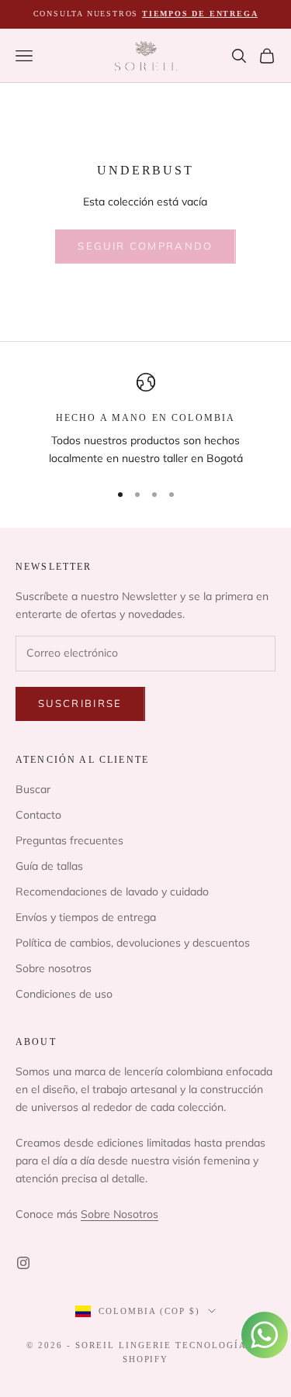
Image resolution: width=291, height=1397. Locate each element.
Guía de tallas (49, 866)
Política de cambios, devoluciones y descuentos (133, 943)
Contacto (38, 815)
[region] (145, 420)
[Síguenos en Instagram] (23, 1263)
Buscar (33, 789)
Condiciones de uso (64, 994)
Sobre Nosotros (119, 1214)
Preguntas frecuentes (69, 840)
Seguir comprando (145, 246)
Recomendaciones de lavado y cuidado (112, 892)
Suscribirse (80, 703)
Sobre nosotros (54, 968)
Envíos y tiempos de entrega (86, 917)
